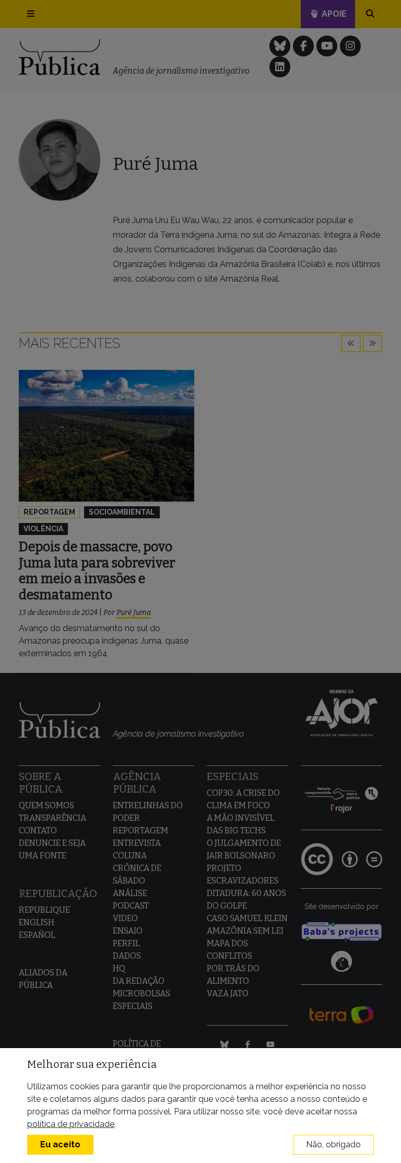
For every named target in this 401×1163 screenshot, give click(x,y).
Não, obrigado (333, 1144)
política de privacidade (70, 1124)
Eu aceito (60, 1144)
